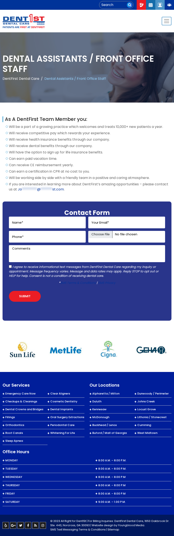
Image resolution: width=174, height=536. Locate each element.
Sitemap (113, 529)
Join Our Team (169, 5)
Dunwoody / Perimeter (153, 394)
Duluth (96, 401)
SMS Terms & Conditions (78, 283)
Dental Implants (61, 409)
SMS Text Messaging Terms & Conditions (78, 529)
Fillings (10, 417)
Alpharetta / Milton (105, 394)
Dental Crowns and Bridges (24, 409)
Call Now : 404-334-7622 (141, 5)
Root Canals (14, 433)
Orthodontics (14, 425)
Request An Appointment (150, 5)
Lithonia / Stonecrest (152, 417)
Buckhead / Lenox (104, 425)
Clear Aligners (60, 394)
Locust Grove (146, 409)
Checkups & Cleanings (21, 401)
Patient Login (160, 5)
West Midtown (147, 433)
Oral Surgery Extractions (67, 417)
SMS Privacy (106, 283)
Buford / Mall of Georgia (109, 433)
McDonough (100, 417)
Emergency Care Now (20, 394)
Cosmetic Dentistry (63, 401)
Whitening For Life (62, 433)
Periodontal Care (62, 425)
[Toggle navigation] (166, 21)
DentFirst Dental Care (21, 78)
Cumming (144, 425)
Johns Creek (146, 401)
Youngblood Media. (131, 525)
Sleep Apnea (14, 441)
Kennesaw (99, 409)
